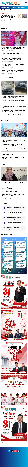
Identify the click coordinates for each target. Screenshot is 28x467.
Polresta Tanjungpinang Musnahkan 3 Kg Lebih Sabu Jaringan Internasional (13, 149)
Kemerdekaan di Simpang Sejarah (10, 198)
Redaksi (18, 455)
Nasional (3, 7)
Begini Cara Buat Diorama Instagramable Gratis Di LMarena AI (15, 228)
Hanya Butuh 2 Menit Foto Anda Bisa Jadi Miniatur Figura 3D (15, 218)
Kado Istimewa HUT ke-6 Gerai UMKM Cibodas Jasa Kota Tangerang (13, 65)
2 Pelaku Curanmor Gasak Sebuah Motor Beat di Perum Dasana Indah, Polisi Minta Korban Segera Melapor (14, 106)
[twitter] (12, 451)
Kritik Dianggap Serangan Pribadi (10, 191)
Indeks (20, 459)
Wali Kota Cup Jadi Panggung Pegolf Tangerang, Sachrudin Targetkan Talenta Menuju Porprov (14, 71)
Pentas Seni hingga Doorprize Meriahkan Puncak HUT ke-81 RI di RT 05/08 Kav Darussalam (14, 48)
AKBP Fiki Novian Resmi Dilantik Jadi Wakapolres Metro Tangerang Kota (14, 154)
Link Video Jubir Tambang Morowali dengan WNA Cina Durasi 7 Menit (15, 223)
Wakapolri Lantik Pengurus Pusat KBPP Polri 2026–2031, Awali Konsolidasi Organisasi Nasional (13, 159)
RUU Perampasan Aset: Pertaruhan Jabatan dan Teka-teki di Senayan (13, 187)
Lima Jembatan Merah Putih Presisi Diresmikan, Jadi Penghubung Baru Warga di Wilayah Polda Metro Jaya (13, 140)
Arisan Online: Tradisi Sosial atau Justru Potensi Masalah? (14, 183)
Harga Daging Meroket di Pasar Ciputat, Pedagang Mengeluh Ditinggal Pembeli (11, 59)
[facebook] (9, 451)
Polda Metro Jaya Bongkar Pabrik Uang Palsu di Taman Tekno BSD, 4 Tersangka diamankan (13, 111)
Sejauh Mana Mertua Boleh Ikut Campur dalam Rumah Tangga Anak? (13, 195)
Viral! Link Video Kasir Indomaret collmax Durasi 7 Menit (14, 213)
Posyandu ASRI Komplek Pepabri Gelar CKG (12, 53)
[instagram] (15, 451)
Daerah (9, 7)
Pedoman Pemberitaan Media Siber (13, 457)
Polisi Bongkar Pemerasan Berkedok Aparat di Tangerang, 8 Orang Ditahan (13, 97)
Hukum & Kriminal (22, 7)
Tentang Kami (10, 455)
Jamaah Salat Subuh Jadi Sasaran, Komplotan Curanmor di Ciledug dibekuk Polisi (13, 101)
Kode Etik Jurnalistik (10, 459)
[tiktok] (18, 451)
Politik (14, 7)
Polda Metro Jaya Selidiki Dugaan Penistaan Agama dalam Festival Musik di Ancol (12, 145)
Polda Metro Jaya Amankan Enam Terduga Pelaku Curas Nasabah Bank (14, 115)
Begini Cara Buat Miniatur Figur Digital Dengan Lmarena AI (15, 208)
